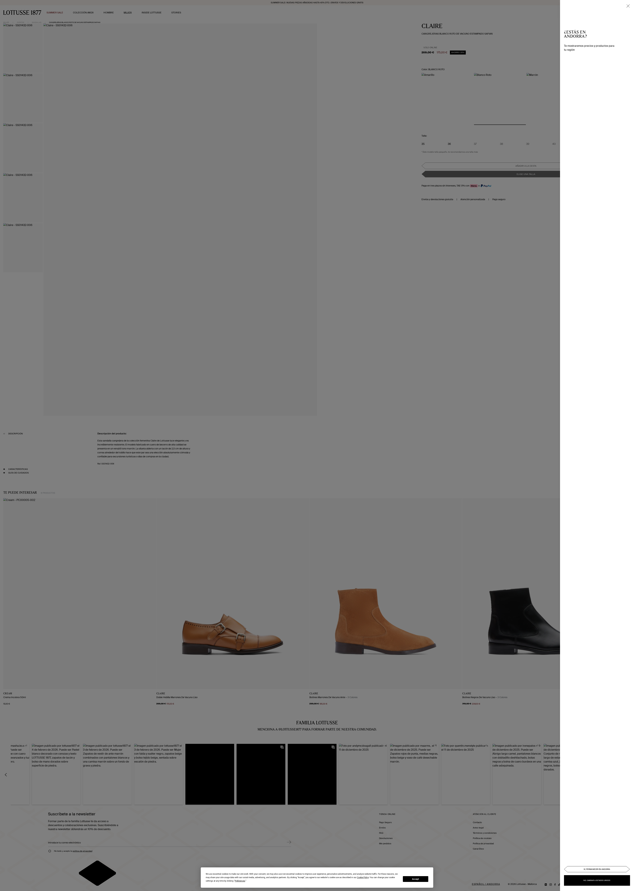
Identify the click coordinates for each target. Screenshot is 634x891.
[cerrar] (628, 6)
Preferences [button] (240, 881)
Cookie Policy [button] (363, 877)
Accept (415, 879)
